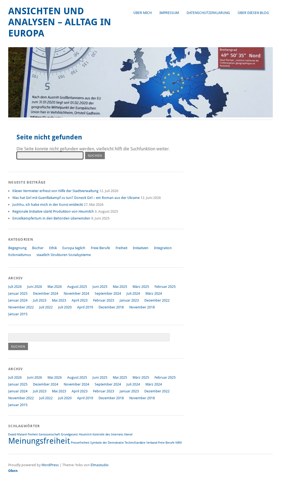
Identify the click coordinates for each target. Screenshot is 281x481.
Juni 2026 (34, 287)
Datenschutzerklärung (208, 13)
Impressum (169, 13)
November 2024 (76, 293)
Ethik (53, 248)
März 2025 (141, 287)
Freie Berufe (100, 248)
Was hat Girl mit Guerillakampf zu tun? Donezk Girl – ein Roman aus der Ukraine (76, 198)
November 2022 (21, 307)
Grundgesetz (69, 434)
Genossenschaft (49, 434)
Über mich (142, 13)
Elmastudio (100, 465)
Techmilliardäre (135, 443)
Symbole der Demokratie (107, 443)
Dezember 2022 (157, 300)
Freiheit (121, 248)
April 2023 (80, 300)
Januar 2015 (17, 314)
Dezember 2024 (45, 293)
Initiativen (140, 248)
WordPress (50, 465)
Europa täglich (73, 248)
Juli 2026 (15, 287)
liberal (128, 434)
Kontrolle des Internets (107, 434)
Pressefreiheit (80, 443)
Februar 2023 (103, 300)
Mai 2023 (59, 300)
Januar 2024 (17, 300)
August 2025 (77, 287)
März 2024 (153, 293)
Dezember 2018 (111, 307)
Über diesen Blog (253, 13)
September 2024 (108, 293)
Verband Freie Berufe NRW (164, 443)
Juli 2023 (39, 300)
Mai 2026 (54, 287)
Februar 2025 (165, 287)
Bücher (38, 248)
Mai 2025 (120, 287)
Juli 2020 (65, 307)
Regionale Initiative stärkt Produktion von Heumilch (53, 211)
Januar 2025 (17, 293)
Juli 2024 (133, 293)
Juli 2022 (46, 307)
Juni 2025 (99, 287)
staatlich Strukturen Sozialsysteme (63, 255)
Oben (13, 471)
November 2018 (142, 307)
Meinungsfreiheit (39, 441)
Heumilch (85, 434)
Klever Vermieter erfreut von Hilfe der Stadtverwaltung (55, 191)
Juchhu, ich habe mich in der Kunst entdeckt (47, 204)
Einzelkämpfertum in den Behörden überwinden (51, 218)
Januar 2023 (129, 300)
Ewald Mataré (17, 434)
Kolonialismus (19, 255)
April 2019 (85, 307)
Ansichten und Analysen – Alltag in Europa (59, 22)
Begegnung (17, 248)
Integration (163, 248)
